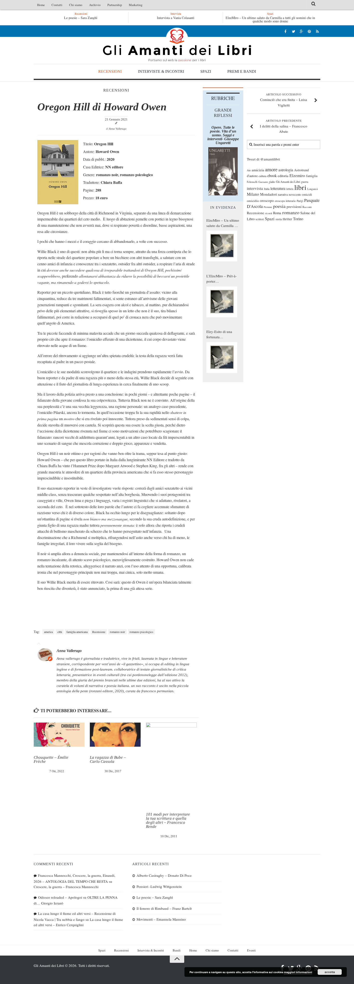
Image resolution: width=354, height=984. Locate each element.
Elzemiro (297, 175)
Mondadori (268, 194)
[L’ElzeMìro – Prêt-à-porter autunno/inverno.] (221, 301)
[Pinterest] (309, 31)
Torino (298, 218)
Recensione (98, 632)
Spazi (205, 71)
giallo (272, 182)
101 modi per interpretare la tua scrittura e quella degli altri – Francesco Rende (168, 820)
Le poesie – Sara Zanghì (74, 17)
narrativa (283, 194)
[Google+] (301, 31)
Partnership (114, 5)
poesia (279, 206)
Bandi (177, 950)
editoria (283, 175)
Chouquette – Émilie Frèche (51, 759)
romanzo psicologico (141, 632)
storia (278, 219)
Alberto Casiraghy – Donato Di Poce (164, 875)
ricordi (268, 213)
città (59, 632)
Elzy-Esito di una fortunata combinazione (219, 334)
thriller (287, 219)
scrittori (260, 219)
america (48, 632)
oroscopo (267, 200)
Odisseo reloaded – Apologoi (60, 897)
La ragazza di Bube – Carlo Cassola (108, 759)
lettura (289, 189)
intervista (255, 188)
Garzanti (263, 182)
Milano (253, 194)
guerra (304, 182)
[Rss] (317, 31)
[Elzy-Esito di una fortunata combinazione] (221, 357)
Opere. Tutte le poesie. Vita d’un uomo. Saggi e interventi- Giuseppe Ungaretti (223, 135)
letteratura (277, 188)
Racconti (307, 207)
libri (300, 187)
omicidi (307, 194)
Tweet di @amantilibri (263, 159)
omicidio (253, 201)
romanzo (290, 212)
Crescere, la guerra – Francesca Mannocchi (66, 886)
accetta (330, 972)
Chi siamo (75, 5)
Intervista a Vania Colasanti (175, 17)
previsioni (294, 206)
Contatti (57, 5)
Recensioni (110, 71)
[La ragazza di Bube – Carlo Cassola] (115, 735)
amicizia (258, 169)
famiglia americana (77, 632)
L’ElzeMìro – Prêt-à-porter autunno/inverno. (221, 278)
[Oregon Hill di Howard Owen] (57, 202)
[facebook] (285, 31)
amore (271, 169)
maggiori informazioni (298, 972)
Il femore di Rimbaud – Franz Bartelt (164, 908)
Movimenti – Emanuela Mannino (161, 919)
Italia (266, 189)
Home (41, 5)
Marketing (136, 5)
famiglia (311, 176)
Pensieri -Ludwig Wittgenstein (159, 886)
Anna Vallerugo (117, 128)
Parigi (300, 201)
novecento (295, 195)
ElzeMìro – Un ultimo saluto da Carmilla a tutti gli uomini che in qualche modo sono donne (270, 19)
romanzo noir (117, 632)
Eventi (251, 950)
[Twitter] (293, 31)
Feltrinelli (252, 182)
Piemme (268, 207)
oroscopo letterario (285, 201)
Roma (277, 212)
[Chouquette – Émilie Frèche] (59, 735)
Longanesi (312, 189)
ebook (272, 175)
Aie (249, 170)
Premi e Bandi (241, 71)
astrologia (285, 170)
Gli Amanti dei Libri (177, 44)
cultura (262, 176)
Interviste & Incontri (161, 71)
